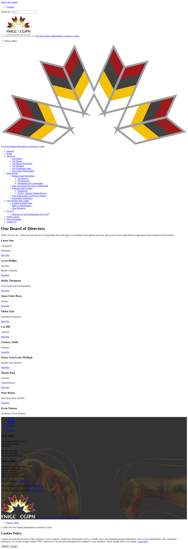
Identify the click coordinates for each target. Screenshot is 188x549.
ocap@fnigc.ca (37, 490)
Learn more (143, 541)
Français (10, 151)
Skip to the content (9, 2)
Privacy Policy (13, 523)
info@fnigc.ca (23, 481)
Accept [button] (14, 546)
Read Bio (5, 255)
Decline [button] (5, 546)
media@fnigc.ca (36, 486)
